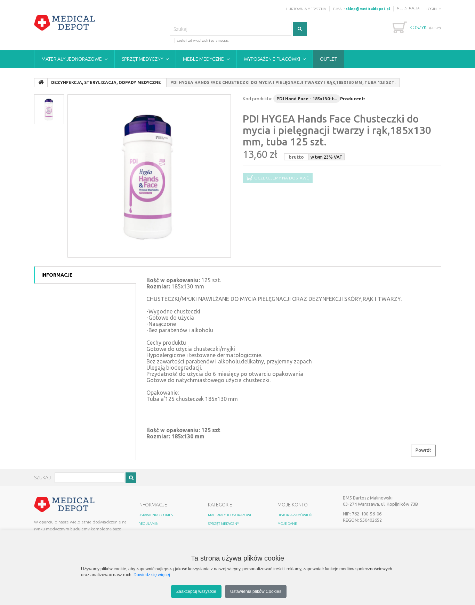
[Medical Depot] (64, 23)
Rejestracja (408, 8)
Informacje (57, 275)
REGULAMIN (148, 524)
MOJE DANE (287, 524)
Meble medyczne (203, 59)
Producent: (352, 98)
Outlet (328, 59)
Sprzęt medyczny (142, 59)
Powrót (423, 450)
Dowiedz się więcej (152, 574)
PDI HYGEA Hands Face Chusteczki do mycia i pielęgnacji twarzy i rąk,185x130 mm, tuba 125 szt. (337, 130)
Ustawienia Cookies (155, 515)
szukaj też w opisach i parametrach (204, 40)
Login (431, 9)
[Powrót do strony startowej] (41, 82)
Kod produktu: (257, 98)
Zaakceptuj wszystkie (196, 591)
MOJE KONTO (292, 504)
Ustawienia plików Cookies (255, 591)
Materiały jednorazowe (71, 59)
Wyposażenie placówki (272, 59)
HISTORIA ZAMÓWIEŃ (294, 515)
